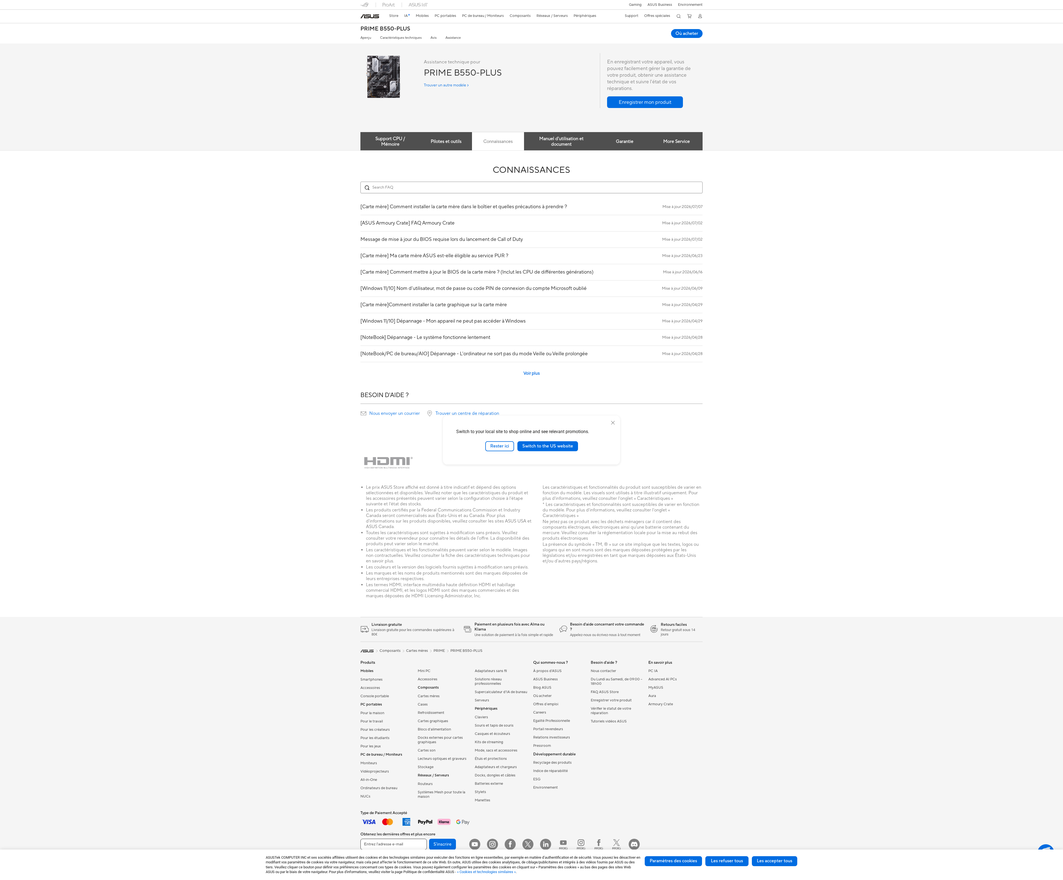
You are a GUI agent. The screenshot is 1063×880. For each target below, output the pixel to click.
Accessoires (370, 688)
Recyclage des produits (552, 762)
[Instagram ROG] (581, 844)
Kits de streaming (489, 742)
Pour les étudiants (374, 738)
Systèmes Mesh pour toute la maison (441, 794)
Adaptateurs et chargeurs (496, 767)
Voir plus (531, 373)
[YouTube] (474, 844)
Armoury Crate (660, 704)
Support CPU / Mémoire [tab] (390, 141)
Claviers (481, 717)
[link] (369, 16)
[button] (635, 4)
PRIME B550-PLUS (385, 28)
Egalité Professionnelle (551, 721)
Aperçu (365, 38)
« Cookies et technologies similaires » (486, 872)
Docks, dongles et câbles (495, 775)
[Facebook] (510, 844)
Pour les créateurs (375, 729)
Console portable (374, 696)
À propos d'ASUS (547, 671)
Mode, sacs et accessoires (496, 750)
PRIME (439, 651)
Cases (423, 704)
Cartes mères (429, 696)
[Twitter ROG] (616, 844)
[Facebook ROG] (598, 844)
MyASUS (655, 687)
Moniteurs (368, 763)
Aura (652, 696)
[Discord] (634, 844)
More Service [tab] (676, 141)
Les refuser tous (727, 861)
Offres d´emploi (545, 704)
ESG (536, 779)
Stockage (426, 767)
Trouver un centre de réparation (467, 413)
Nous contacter (603, 671)
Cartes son (426, 750)
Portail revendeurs (548, 729)
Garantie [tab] (624, 141)
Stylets (480, 792)
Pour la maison (372, 713)
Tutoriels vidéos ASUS (609, 721)
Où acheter (686, 33)
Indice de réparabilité (550, 771)
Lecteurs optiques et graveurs (442, 759)
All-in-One (368, 780)
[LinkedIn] (545, 844)
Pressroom (542, 745)
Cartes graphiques (433, 721)
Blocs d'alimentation (434, 729)
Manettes (482, 800)
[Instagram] (492, 844)
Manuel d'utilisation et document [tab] (561, 141)
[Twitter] (527, 844)
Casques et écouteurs (492, 734)
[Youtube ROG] (563, 844)
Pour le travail (371, 721)
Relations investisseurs (551, 737)
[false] (645, 102)
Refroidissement (431, 713)
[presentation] (363, 413)
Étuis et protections (491, 759)
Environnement (690, 4)
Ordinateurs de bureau (378, 788)
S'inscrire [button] (442, 844)
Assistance (453, 38)
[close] (613, 423)
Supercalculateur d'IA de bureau (501, 692)
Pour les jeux (370, 746)
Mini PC (424, 671)
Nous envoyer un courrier (394, 413)
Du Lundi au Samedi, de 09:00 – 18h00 (616, 681)
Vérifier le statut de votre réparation (611, 710)
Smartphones (371, 679)
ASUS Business (659, 4)
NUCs (365, 796)
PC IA (653, 671)
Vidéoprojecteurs (374, 771)
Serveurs (482, 700)
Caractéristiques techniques (401, 38)
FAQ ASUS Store (605, 692)
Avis (433, 38)
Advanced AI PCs (662, 679)
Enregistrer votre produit (611, 700)
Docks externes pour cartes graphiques (440, 739)
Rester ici (499, 446)
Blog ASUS (542, 687)
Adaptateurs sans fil (491, 671)
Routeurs (425, 784)
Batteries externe (489, 783)
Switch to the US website (547, 446)
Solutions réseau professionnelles (488, 681)
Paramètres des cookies (673, 861)
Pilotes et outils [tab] (446, 141)
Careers (539, 712)
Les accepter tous (774, 861)
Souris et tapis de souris (494, 725)
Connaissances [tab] (498, 141)
